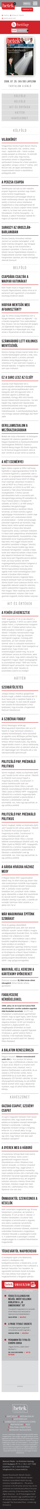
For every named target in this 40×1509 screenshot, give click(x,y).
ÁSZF (28, 1424)
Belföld (23, 1317)
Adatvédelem (20, 1419)
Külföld (25, 1333)
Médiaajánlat (27, 1416)
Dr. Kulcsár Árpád (15, 1352)
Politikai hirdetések (20, 1427)
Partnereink (17, 1424)
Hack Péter (12, 1317)
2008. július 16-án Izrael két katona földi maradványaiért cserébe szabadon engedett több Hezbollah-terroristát (19, 1008)
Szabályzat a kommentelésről (20, 1422)
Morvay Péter (13, 1333)
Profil (27, 4)
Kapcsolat (12, 1416)
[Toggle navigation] (35, 4)
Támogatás (27, 9)
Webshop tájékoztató (20, 1430)
